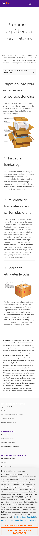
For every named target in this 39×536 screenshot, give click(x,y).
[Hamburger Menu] (35, 1)
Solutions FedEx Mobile (8, 442)
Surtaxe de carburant (7, 438)
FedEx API (4, 462)
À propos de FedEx (7, 407)
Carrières (4, 411)
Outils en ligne (5, 434)
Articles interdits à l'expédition (10, 446)
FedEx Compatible (6, 467)
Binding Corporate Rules (8, 422)
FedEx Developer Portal (8, 458)
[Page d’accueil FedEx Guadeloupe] (7, 3)
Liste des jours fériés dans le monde (12, 414)
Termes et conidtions (7, 418)
